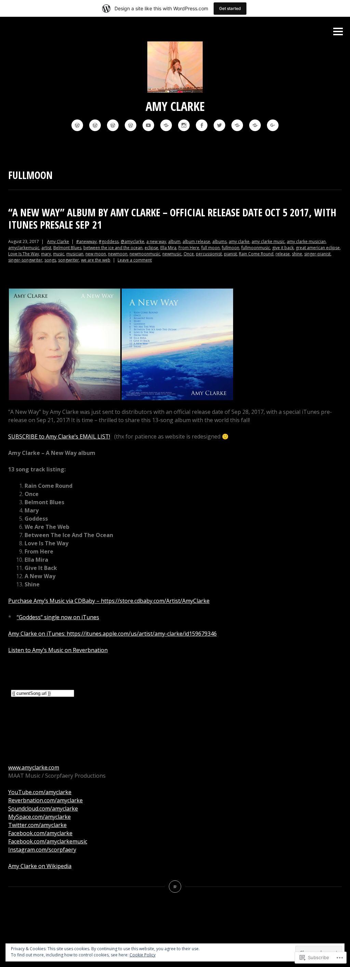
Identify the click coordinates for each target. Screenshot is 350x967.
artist (46, 248)
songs (50, 260)
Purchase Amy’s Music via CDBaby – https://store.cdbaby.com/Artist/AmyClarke (109, 601)
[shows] (113, 125)
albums (219, 241)
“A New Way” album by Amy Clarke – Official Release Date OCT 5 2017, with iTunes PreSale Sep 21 (172, 218)
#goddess (109, 241)
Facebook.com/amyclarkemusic (47, 841)
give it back (283, 248)
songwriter (68, 260)
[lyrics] (130, 125)
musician (74, 254)
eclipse (151, 248)
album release (196, 241)
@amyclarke (132, 241)
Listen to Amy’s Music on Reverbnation (58, 650)
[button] (64, 344)
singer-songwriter (25, 260)
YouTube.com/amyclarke (39, 792)
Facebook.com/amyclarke (40, 833)
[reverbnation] (166, 125)
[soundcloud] (237, 125)
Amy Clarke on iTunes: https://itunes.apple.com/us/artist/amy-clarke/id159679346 (112, 633)
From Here (188, 248)
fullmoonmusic (255, 248)
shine (297, 254)
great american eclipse (318, 248)
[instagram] (184, 125)
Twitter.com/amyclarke (37, 825)
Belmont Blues (67, 248)
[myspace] (255, 125)
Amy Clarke (175, 106)
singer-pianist (317, 254)
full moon (210, 248)
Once (189, 254)
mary (46, 254)
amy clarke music (268, 241)
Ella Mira (168, 248)
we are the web (95, 260)
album (174, 241)
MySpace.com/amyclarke (39, 816)
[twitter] (219, 125)
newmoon (117, 254)
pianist (230, 254)
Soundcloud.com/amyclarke (43, 808)
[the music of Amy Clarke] (77, 125)
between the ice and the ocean (113, 248)
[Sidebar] (338, 32)
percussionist (209, 254)
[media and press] (95, 125)
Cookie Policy (143, 955)
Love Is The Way (23, 254)
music (58, 254)
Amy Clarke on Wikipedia (39, 866)
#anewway (86, 241)
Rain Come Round (256, 254)
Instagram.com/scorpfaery (42, 849)
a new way (156, 241)
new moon (95, 254)
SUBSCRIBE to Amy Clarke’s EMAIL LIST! (59, 436)
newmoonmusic (145, 254)
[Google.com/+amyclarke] (273, 125)
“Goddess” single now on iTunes (58, 617)
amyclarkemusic (23, 248)
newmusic (171, 254)
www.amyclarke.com (33, 767)
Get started (230, 8)
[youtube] (148, 125)
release (282, 254)
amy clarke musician (306, 241)
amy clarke (239, 241)
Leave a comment (135, 260)
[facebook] (201, 125)
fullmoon (230, 248)
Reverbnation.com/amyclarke (45, 800)
